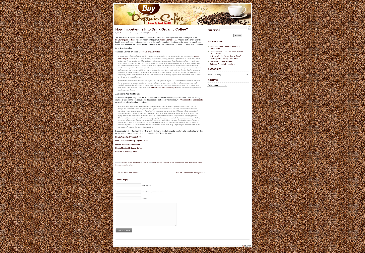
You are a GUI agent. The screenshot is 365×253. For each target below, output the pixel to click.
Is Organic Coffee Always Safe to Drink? (225, 56)
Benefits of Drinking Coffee (126, 152)
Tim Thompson (122, 33)
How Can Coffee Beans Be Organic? (189, 173)
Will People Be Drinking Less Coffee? (224, 59)
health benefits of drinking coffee (163, 162)
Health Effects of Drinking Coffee (128, 148)
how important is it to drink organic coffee (188, 162)
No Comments (152, 33)
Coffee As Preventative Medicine (222, 64)
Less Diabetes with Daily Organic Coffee (131, 141)
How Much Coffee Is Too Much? (222, 61)
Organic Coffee (127, 162)
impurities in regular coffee (124, 165)
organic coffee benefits (140, 162)
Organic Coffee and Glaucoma (127, 144)
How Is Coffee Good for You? (128, 173)
